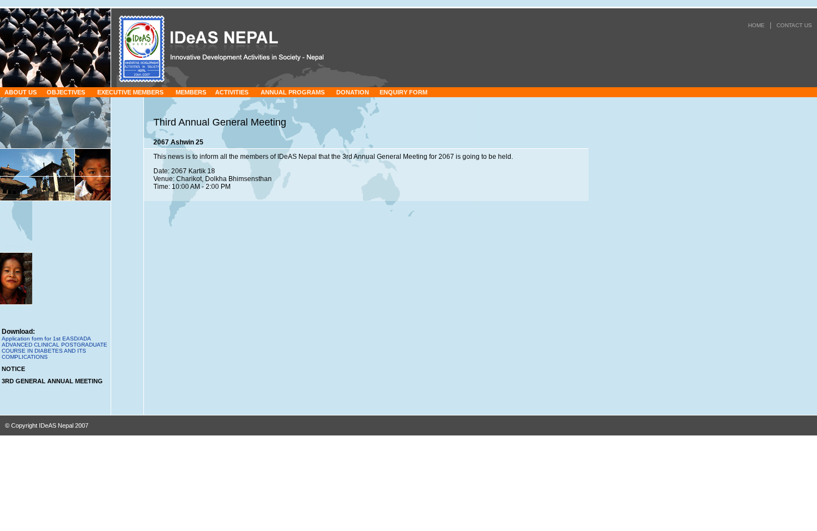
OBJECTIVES (66, 92)
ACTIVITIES (231, 92)
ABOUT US (20, 92)
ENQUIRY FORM (403, 92)
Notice (13, 368)
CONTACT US (794, 25)
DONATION (352, 92)
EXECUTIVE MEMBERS (130, 92)
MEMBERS (191, 92)
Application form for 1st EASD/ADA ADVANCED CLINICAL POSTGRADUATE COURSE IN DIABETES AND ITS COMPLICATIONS (54, 347)
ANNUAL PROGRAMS (293, 92)
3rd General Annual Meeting (52, 381)
